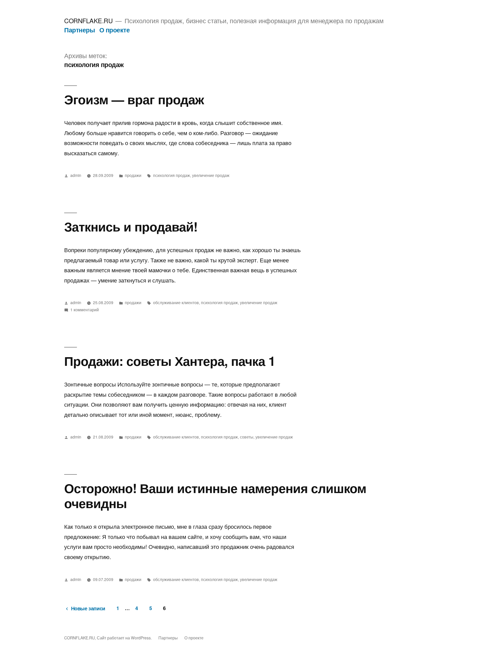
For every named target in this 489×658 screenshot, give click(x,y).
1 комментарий (84, 309)
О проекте (114, 29)
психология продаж (171, 175)
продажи (133, 175)
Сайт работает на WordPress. (125, 637)
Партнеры (79, 29)
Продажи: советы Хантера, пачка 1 (169, 361)
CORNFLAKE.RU (88, 20)
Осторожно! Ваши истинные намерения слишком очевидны (215, 495)
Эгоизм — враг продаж (134, 99)
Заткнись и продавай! (130, 226)
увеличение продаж (210, 175)
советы (246, 437)
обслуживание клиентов (176, 302)
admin (75, 175)
